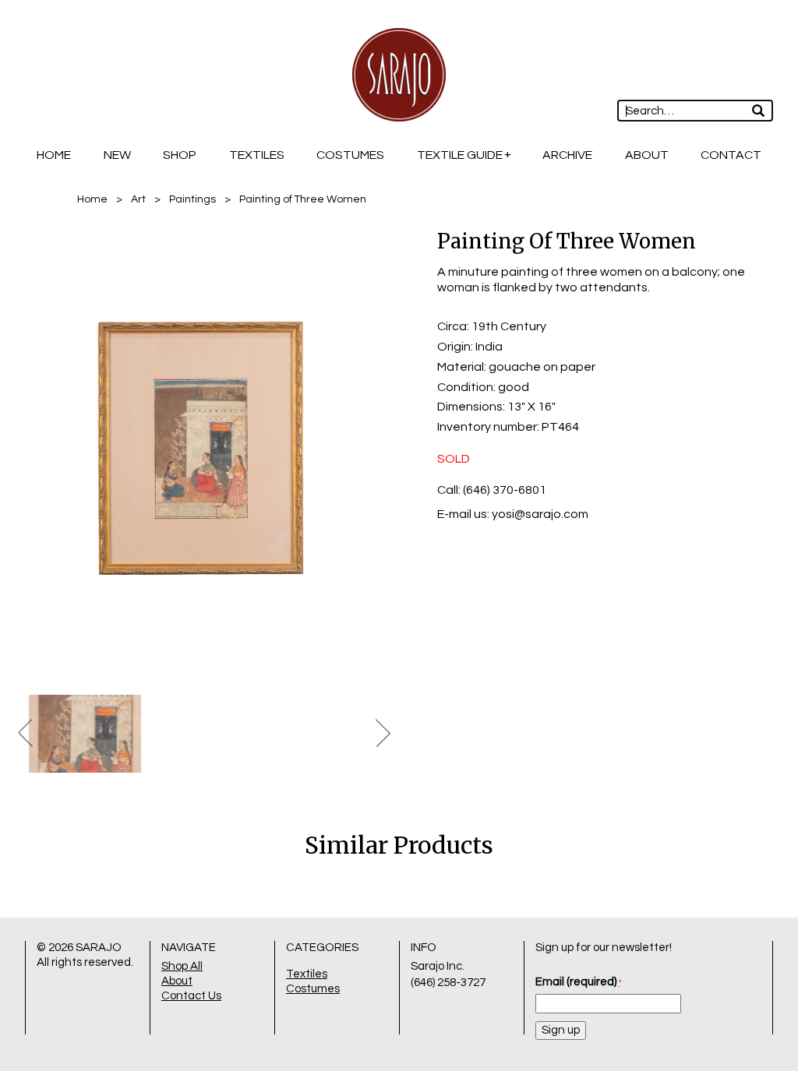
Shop (179, 155)
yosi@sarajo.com (540, 514)
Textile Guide (460, 155)
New (117, 155)
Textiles (256, 155)
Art (138, 199)
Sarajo (99, 947)
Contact (731, 155)
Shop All (182, 966)
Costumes (350, 155)
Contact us (191, 996)
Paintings (192, 199)
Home (54, 155)
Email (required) (578, 982)
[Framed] (204, 451)
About (647, 155)
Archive (567, 155)
